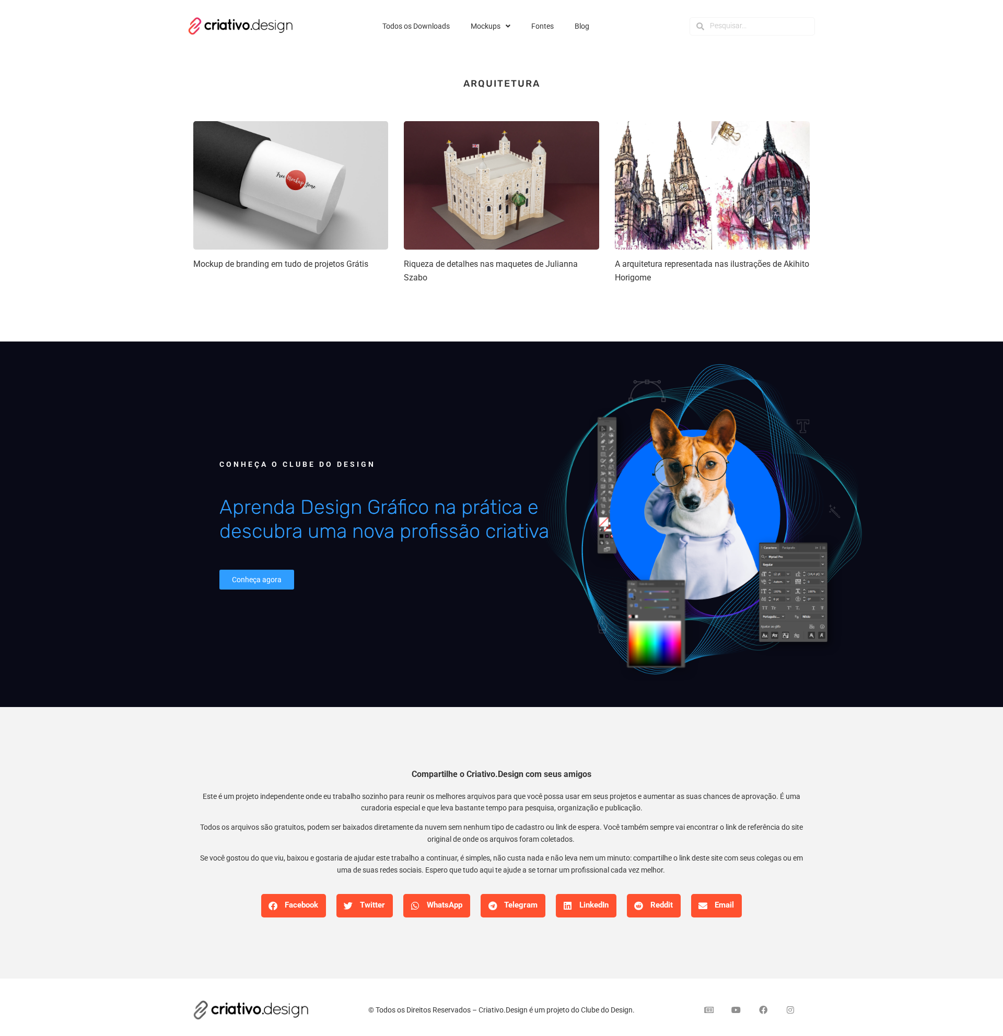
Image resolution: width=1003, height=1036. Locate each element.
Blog (582, 26)
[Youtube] (736, 1010)
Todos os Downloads (416, 26)
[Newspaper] (709, 1010)
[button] (293, 905)
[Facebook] (763, 1010)
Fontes (542, 26)
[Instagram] (790, 1010)
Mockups (485, 26)
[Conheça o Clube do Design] (700, 524)
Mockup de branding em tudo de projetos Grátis (280, 264)
